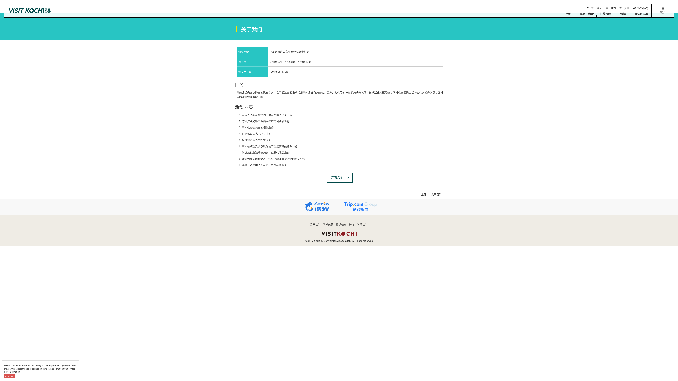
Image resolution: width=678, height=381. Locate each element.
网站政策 (328, 224)
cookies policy (65, 368)
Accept (10, 376)
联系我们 (362, 224)
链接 (351, 224)
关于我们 (315, 224)
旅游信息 (341, 224)
